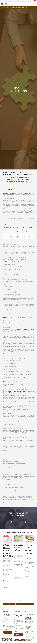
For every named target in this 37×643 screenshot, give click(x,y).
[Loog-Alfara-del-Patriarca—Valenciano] (5, 4)
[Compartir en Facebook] (6, 604)
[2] (23, 218)
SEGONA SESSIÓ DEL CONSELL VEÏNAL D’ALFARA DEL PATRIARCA (28, 548)
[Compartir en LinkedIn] (25, 604)
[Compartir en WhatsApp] (19, 604)
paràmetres (5, 642)
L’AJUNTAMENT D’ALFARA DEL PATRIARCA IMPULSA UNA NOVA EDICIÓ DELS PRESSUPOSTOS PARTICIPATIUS (8, 550)
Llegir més (8, 581)
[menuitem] (29, 0)
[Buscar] (33, 4)
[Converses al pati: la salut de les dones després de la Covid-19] (18, 538)
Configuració (29, 640)
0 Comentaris (5, 587)
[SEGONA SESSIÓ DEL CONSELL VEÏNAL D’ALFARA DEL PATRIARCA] (29, 538)
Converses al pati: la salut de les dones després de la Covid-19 (18, 547)
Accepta (17, 640)
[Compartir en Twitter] (12, 604)
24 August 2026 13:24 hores (29, 0)
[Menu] (35, 3)
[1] (28, 208)
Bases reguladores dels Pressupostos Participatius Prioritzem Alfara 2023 (16, 7)
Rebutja (23, 640)
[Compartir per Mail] (31, 604)
